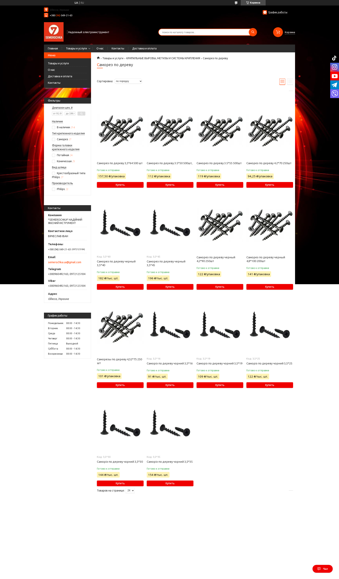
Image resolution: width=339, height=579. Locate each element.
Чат (325, 568)
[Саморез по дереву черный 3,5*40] (120, 225)
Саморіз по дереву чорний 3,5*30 (120, 461)
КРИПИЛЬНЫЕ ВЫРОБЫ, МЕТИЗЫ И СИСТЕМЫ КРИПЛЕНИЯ (163, 58)
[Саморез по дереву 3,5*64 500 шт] (120, 130)
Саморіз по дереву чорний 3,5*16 (170, 363)
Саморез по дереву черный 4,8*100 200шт (265, 259)
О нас (100, 48)
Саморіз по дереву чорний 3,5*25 (269, 363)
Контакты (118, 48)
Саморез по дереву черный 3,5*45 (166, 263)
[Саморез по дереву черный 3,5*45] (170, 225)
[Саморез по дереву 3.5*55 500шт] (220, 130)
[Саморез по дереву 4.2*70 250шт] (269, 130)
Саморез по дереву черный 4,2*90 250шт (216, 259)
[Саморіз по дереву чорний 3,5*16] (170, 327)
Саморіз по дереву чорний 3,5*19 (219, 363)
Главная (53, 48)
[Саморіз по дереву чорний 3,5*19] (220, 327)
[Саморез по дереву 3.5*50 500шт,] (170, 130)
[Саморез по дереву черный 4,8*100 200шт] (269, 225)
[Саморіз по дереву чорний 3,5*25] (269, 327)
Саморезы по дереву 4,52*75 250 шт (119, 361)
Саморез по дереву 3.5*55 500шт (219, 163)
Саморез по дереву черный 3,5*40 (116, 263)
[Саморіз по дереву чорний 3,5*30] (120, 425)
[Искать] (253, 32)
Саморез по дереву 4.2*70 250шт (269, 163)
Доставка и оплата (144, 48)
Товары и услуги (76, 48)
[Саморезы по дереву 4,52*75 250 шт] (120, 327)
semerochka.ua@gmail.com (64, 262)
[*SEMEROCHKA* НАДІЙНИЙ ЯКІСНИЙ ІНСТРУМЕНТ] (54, 32)
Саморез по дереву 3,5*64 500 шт (120, 163)
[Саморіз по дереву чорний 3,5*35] (170, 425)
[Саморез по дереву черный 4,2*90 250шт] (220, 225)
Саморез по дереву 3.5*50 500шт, (169, 163)
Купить (120, 184)
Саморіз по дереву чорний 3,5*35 (170, 461)
